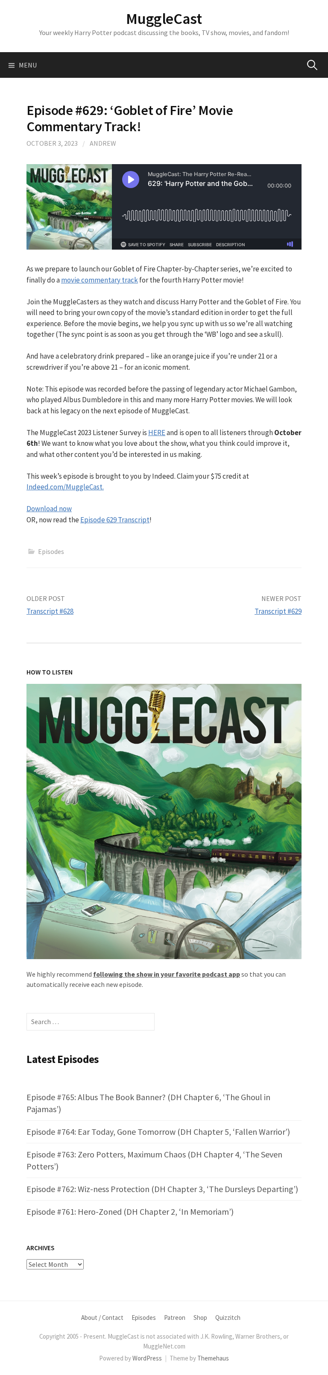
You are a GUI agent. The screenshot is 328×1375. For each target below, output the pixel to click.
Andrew (103, 143)
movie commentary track (99, 280)
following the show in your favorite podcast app (166, 974)
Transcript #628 (49, 611)
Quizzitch (227, 1317)
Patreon (174, 1317)
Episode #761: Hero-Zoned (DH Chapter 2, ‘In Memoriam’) (130, 1211)
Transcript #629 (278, 611)
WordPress (147, 1358)
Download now (49, 508)
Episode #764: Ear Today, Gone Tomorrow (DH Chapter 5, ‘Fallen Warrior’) (158, 1131)
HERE (156, 432)
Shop (200, 1317)
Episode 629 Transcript (114, 519)
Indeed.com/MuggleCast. (65, 487)
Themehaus (213, 1358)
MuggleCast (164, 18)
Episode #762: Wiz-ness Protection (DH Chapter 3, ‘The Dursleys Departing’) (162, 1189)
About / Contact (102, 1317)
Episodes (51, 551)
